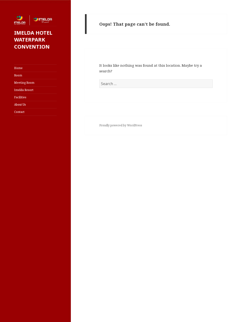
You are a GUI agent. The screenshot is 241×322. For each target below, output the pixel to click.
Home (18, 68)
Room (18, 75)
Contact (19, 112)
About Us (20, 105)
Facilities (20, 97)
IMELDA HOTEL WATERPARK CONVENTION (33, 39)
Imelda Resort (23, 90)
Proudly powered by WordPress (120, 125)
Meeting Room (24, 83)
